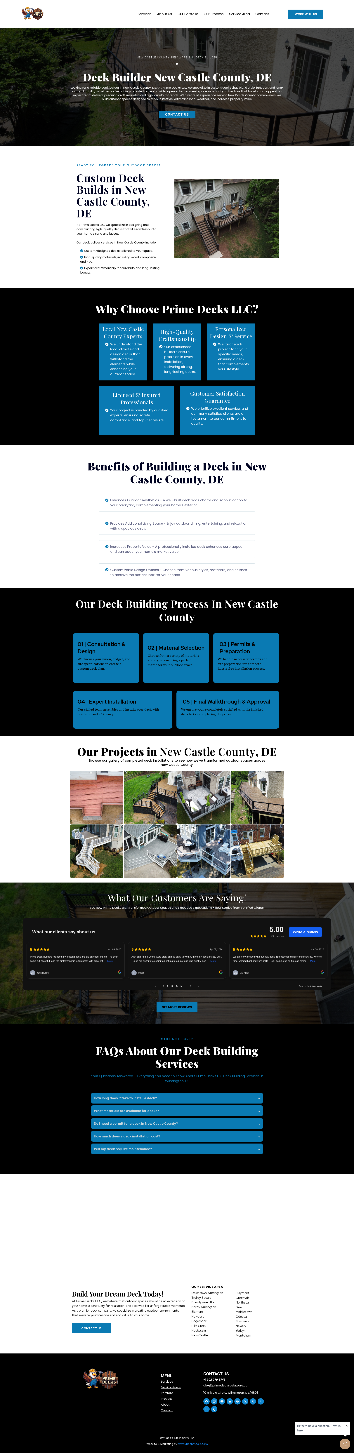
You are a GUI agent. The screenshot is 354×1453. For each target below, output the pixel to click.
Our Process (214, 14)
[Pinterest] (237, 1401)
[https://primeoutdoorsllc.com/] (101, 1379)
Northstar (243, 1302)
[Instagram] (214, 1401)
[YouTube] (222, 1401)
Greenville (243, 1298)
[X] (245, 1401)
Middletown (244, 1312)
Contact (262, 14)
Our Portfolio (188, 14)
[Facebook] (206, 1401)
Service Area (239, 14)
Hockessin (198, 1330)
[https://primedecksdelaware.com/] (32, 14)
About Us (164, 14)
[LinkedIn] (230, 1401)
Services (145, 14)
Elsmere (197, 1312)
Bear (239, 1307)
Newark (241, 1326)
